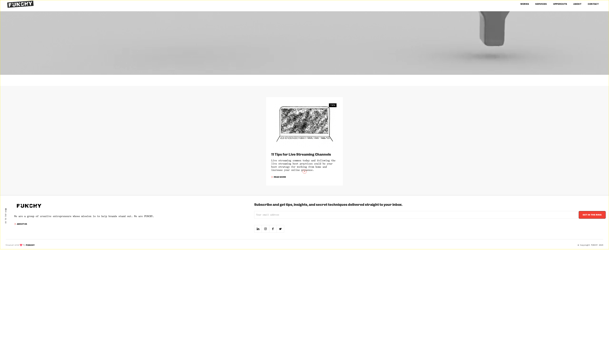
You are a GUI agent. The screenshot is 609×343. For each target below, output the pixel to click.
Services (541, 4)
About (577, 4)
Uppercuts (560, 4)
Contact (593, 4)
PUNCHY (30, 245)
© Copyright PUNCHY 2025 (590, 245)
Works (524, 4)
